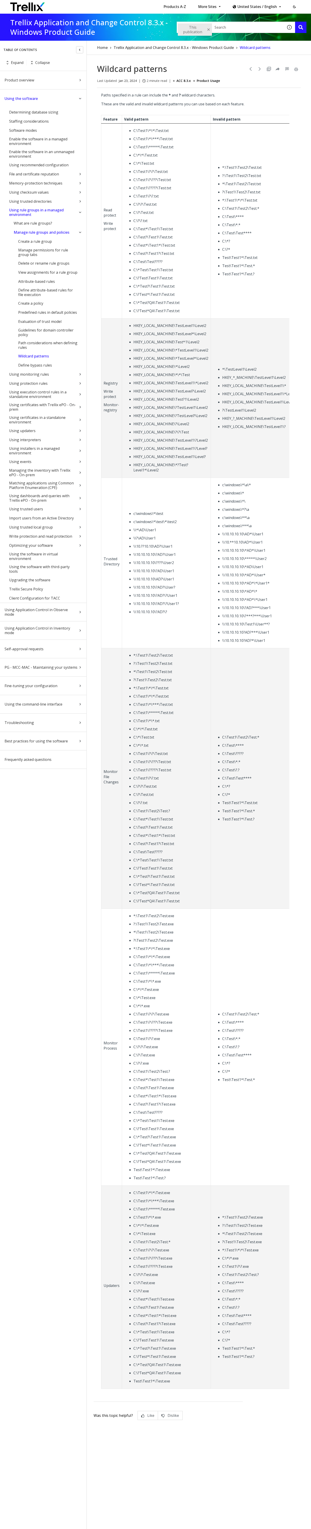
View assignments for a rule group (47, 272)
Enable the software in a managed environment (38, 141)
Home (102, 47)
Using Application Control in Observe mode (36, 612)
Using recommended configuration (39, 164)
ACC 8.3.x (183, 80)
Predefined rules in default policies (47, 312)
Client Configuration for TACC (34, 598)
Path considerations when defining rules (47, 345)
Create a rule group (35, 241)
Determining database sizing (33, 112)
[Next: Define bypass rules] (259, 68)
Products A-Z (174, 6)
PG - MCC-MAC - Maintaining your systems (41, 667)
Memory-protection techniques (35, 183)
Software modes (23, 130)
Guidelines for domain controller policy (46, 332)
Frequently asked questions (28, 759)
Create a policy (30, 303)
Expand (17, 62)
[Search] (300, 27)
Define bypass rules (35, 365)
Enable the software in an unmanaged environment (41, 154)
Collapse (42, 62)
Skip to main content (75, 5)
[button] (294, 6)
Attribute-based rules (36, 281)
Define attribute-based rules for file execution (45, 292)
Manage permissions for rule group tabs (43, 252)
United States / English (257, 6)
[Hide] (79, 49)
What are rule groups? (33, 223)
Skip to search (110, 5)
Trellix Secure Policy (26, 589)
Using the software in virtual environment (33, 556)
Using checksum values (29, 192)
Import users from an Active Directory (41, 518)
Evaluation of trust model (39, 321)
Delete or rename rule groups (43, 263)
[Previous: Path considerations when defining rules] (250, 68)
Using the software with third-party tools (39, 569)
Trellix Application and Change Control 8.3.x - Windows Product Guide (174, 47)
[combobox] (230, 27)
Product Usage (208, 80)
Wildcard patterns (33, 356)
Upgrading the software (29, 579)
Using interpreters (25, 439)
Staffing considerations (29, 121)
